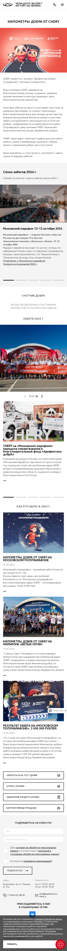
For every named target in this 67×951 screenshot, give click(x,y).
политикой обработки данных (48, 919)
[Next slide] (41, 396)
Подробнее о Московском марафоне (24, 261)
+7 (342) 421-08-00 (16, 895)
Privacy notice (58, 710)
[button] (8, 280)
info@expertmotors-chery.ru (48, 895)
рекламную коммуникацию (38, 861)
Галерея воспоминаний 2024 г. (20, 264)
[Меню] (62, 4)
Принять (12, 944)
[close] (65, 710)
